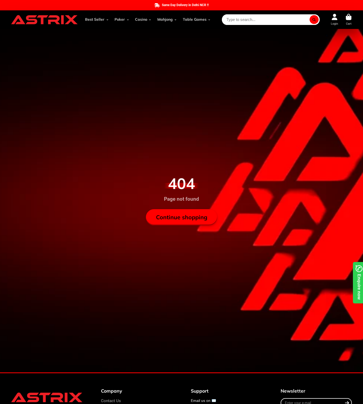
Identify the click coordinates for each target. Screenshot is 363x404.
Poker (120, 19)
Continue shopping (181, 217)
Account (334, 19)
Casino (141, 19)
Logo (44, 19)
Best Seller (94, 19)
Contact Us (111, 400)
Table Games (194, 19)
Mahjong (165, 19)
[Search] (314, 19)
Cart (348, 19)
